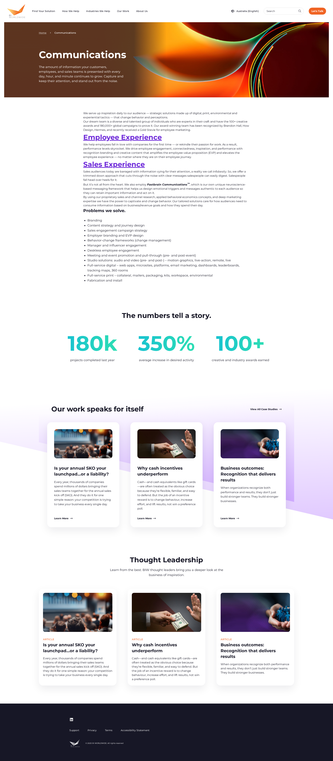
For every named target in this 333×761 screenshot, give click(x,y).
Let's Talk (317, 11)
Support (74, 730)
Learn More (61, 518)
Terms (108, 730)
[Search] (300, 11)
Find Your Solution (43, 11)
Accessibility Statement (135, 730)
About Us (142, 11)
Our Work (123, 11)
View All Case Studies (264, 409)
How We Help (70, 11)
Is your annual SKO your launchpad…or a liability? (70, 647)
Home (42, 32)
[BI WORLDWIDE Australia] (16, 11)
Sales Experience (114, 164)
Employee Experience (122, 137)
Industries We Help (98, 11)
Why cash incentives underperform (154, 647)
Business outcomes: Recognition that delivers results (248, 474)
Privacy (92, 730)
